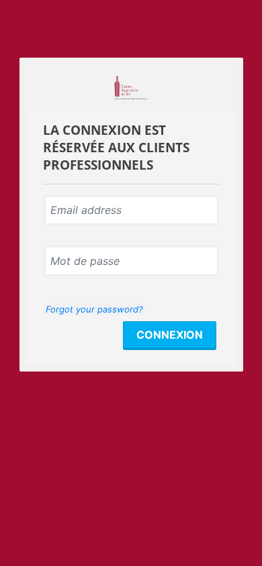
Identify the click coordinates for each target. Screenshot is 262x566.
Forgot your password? (94, 309)
